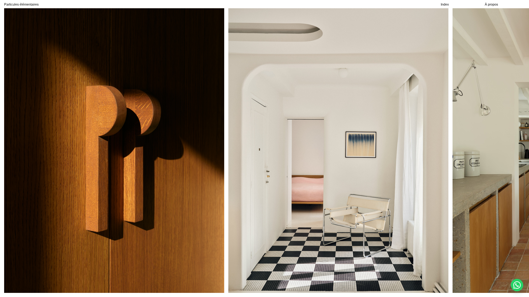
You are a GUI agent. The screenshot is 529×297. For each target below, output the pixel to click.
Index (445, 4)
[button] (517, 285)
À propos (491, 4)
